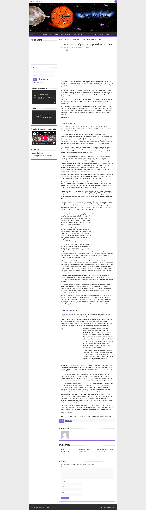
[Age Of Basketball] (73, 17)
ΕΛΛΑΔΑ (101, 34)
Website (63, 492)
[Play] (34, 143)
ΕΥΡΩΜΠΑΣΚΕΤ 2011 (69, 39)
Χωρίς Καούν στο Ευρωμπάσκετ (66, 450)
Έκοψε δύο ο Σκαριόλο (85, 449)
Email (62, 487)
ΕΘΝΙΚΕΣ (88, 34)
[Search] (116, 1)
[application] (44, 97)
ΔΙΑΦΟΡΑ (108, 34)
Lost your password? (38, 82)
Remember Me (44, 79)
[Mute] (51, 143)
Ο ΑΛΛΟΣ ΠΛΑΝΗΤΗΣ (78, 34)
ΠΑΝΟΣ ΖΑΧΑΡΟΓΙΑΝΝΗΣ (65, 34)
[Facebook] (105, 2)
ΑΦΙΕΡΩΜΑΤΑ (44, 34)
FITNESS (36, 34)
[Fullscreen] (54, 143)
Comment (63, 466)
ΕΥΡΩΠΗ (95, 34)
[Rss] (104, 2)
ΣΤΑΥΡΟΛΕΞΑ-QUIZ (54, 34)
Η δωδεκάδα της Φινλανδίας (105, 449)
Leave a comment (90, 47)
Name (63, 481)
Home (32, 34)
